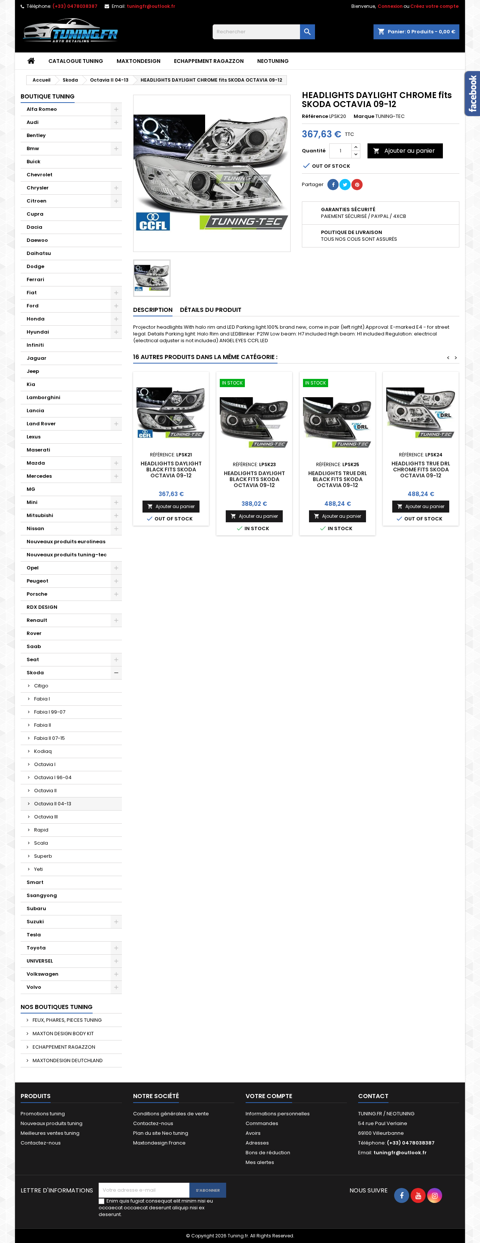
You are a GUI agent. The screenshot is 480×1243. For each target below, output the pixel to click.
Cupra (35, 214)
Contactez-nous (41, 1142)
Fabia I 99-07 (49, 711)
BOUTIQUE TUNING (48, 96)
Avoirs (253, 1133)
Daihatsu (39, 253)
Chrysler (38, 187)
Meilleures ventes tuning (50, 1133)
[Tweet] (345, 184)
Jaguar (36, 358)
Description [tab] (152, 310)
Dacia (34, 227)
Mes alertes (260, 1162)
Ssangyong (42, 895)
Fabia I (42, 698)
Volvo (34, 987)
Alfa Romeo (42, 109)
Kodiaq (43, 751)
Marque (364, 116)
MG (31, 489)
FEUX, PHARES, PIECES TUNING (67, 1020)
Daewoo (37, 240)
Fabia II (42, 725)
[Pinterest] (357, 184)
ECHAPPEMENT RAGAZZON (209, 61)
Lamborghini (43, 397)
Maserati (38, 449)
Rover (34, 633)
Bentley (36, 135)
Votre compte (269, 1096)
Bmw (33, 148)
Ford (33, 305)
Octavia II (45, 790)
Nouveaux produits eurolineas (66, 541)
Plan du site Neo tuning (160, 1133)
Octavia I (45, 764)
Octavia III (46, 816)
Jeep (33, 371)
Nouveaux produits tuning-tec (66, 554)
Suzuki (35, 921)
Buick (33, 161)
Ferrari (35, 279)
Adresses (257, 1142)
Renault (37, 620)
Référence (315, 116)
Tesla (34, 934)
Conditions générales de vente (171, 1113)
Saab (34, 646)
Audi (33, 122)
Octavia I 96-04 (53, 777)
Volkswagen (42, 974)
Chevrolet (39, 174)
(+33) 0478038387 (75, 6)
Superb (43, 856)
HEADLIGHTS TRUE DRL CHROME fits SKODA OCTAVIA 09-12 (421, 469)
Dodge (35, 266)
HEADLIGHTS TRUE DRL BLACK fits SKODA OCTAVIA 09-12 (337, 479)
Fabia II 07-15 (49, 738)
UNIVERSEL (40, 960)
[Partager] (333, 184)
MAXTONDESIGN (138, 61)
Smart (35, 882)
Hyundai (38, 331)
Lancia (35, 410)
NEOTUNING (273, 61)
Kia (31, 384)
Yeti (38, 869)
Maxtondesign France (159, 1142)
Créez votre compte (434, 6)
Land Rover (41, 423)
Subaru (36, 908)
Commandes (262, 1123)
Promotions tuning (43, 1113)
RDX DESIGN (42, 607)
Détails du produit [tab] (211, 310)
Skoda (35, 672)
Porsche (37, 594)
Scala (41, 843)
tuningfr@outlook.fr (151, 6)
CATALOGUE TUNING (75, 61)
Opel (33, 567)
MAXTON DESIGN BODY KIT (63, 1033)
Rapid (41, 829)
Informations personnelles (278, 1113)
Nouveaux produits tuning (51, 1123)
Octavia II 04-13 (52, 803)
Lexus (33, 436)
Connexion (390, 6)
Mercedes (39, 476)
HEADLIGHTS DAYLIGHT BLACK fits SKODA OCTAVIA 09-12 (171, 469)
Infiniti (35, 345)
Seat (33, 659)
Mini (32, 502)
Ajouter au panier (404, 150)
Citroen (36, 200)
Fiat (32, 292)
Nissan (35, 528)
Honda (36, 318)
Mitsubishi (40, 515)
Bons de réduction (268, 1152)
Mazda (36, 462)
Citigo (41, 685)
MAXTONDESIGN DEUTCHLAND (67, 1060)
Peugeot (37, 580)
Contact (373, 1096)
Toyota (36, 947)
